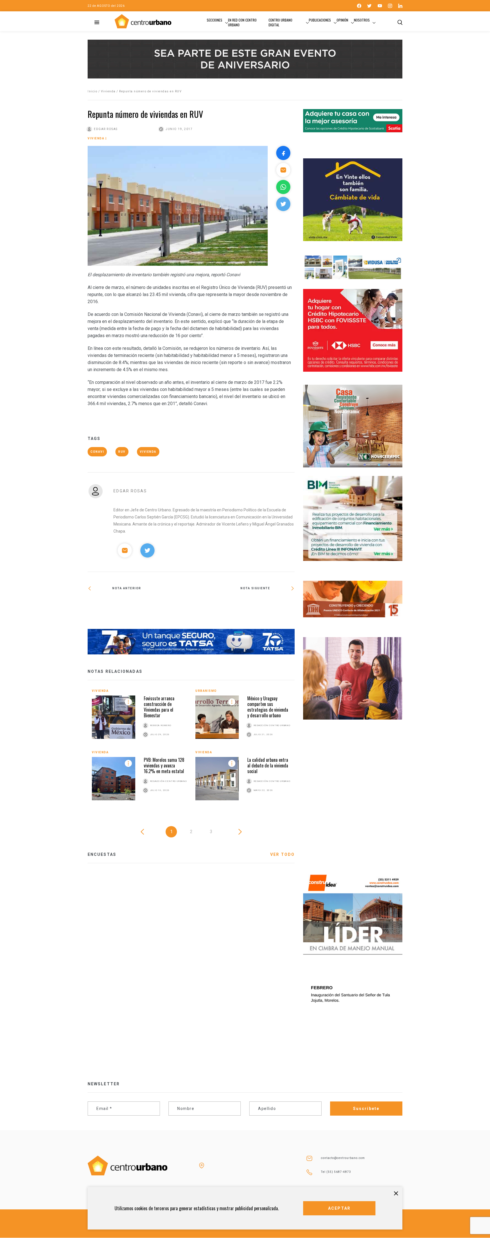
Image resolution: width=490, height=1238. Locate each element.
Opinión (342, 20)
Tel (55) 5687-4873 (336, 1171)
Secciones (214, 20)
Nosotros (362, 20)
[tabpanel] (191, 749)
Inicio (92, 91)
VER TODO (282, 854)
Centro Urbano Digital (280, 22)
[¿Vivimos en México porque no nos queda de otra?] (243, 607)
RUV (122, 451)
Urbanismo (206, 690)
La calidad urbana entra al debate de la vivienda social (267, 765)
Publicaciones (320, 20)
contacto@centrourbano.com (343, 1158)
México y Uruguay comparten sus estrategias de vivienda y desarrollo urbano (267, 707)
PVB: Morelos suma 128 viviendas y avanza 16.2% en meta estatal (164, 765)
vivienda (148, 451)
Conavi (97, 451)
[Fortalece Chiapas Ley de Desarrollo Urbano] (139, 605)
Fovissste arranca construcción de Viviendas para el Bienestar (159, 707)
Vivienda (108, 91)
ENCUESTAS (102, 854)
